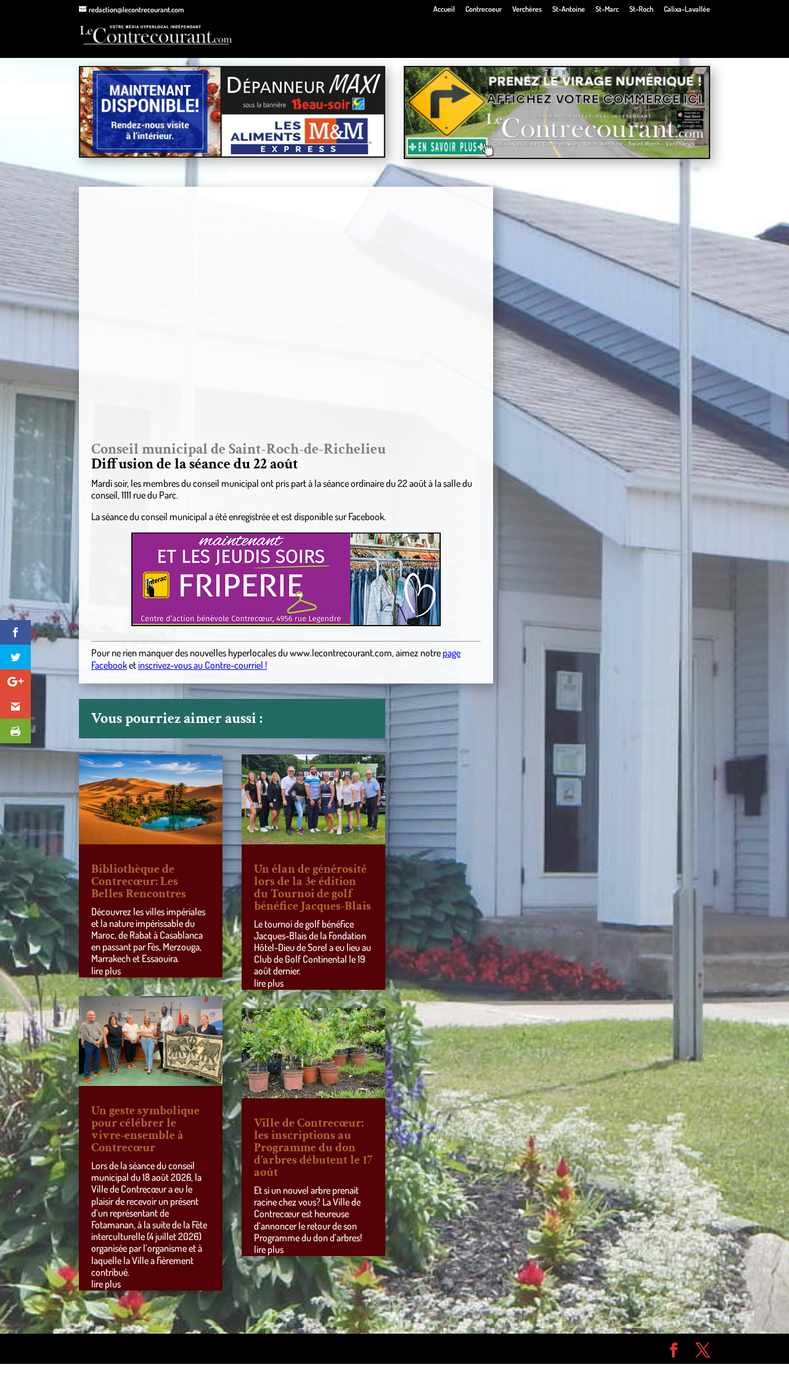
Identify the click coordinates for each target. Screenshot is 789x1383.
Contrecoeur (483, 10)
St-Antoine (568, 10)
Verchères (527, 10)
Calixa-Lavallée (687, 10)
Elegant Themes (149, 1348)
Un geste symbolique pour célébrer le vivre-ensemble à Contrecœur (145, 1129)
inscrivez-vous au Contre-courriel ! (202, 665)
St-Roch (641, 10)
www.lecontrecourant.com (341, 653)
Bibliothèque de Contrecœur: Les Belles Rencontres (138, 881)
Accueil (444, 10)
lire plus (106, 971)
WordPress (259, 1348)
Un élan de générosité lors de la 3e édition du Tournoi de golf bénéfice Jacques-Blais (312, 887)
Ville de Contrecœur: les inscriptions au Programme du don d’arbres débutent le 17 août (313, 1147)
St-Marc (607, 10)
